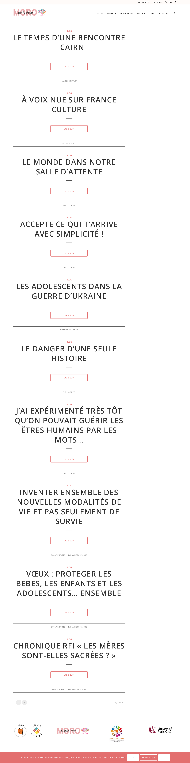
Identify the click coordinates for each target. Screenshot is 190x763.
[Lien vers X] (166, 2)
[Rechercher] (174, 13)
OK (133, 757)
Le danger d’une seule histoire (69, 353)
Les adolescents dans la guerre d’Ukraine (69, 291)
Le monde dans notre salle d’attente (69, 167)
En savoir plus (148, 757)
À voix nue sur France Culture (69, 104)
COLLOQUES (157, 2)
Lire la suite (69, 66)
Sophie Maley (71, 81)
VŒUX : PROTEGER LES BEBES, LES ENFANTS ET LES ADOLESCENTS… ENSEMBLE (69, 583)
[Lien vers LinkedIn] (170, 2)
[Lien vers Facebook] (175, 2)
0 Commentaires (58, 555)
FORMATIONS (143, 2)
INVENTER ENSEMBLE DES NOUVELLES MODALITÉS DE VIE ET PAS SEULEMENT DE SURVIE (69, 506)
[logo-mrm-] (30, 13)
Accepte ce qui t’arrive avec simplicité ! (69, 229)
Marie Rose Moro (71, 330)
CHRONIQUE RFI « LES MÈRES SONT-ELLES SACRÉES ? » (69, 650)
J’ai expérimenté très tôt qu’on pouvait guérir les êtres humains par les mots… (69, 425)
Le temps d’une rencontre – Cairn (69, 42)
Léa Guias (71, 205)
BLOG (69, 31)
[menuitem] (144, 2)
